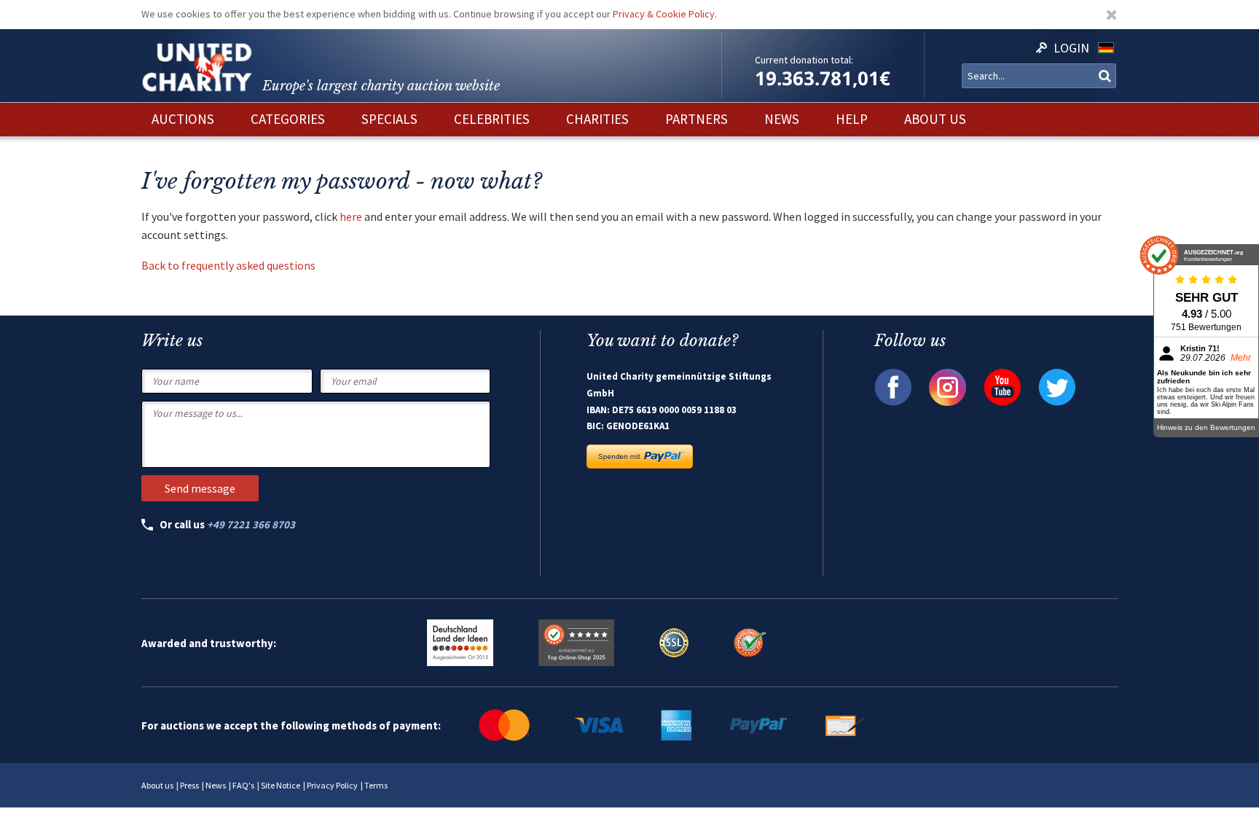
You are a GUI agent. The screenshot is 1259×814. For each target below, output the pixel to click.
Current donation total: (804, 60)
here (351, 216)
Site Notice (280, 785)
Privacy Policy (332, 785)
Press (189, 785)
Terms (376, 785)
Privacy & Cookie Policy (664, 13)
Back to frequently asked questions (229, 265)
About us (157, 785)
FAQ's (243, 785)
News (215, 785)
